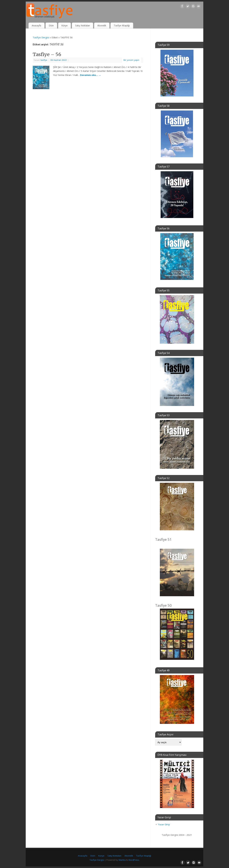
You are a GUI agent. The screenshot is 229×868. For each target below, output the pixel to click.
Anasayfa (36, 25)
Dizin (51, 25)
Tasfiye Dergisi (41, 37)
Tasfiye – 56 (47, 54)
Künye (64, 25)
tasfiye (44, 60)
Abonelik (101, 25)
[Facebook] (182, 7)
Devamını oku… (90, 75)
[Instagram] (193, 7)
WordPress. (134, 859)
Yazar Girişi (164, 824)
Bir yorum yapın (131, 60)
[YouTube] (198, 7)
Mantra (122, 859)
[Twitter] (187, 7)
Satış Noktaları (82, 25)
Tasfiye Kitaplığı (122, 25)
